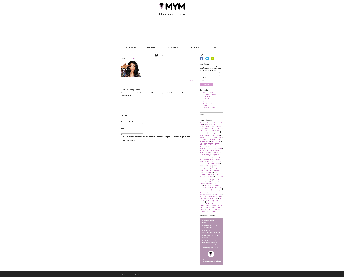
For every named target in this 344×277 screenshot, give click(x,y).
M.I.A (138, 58)
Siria (219, 196)
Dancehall (202, 152)
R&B (221, 187)
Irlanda (201, 172)
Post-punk (216, 185)
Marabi (217, 178)
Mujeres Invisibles (208, 100)
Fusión (202, 163)
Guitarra (212, 169)
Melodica (209, 180)
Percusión (216, 183)
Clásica (202, 147)
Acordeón (202, 126)
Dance (217, 150)
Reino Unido (203, 191)
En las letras (206, 96)
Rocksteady (209, 194)
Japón (209, 174)
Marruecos (203, 180)
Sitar (201, 198)
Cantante (218, 141)
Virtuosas (202, 209)
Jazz (213, 174)
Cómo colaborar (172, 47)
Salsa (220, 194)
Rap (207, 189)
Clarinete (217, 145)
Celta (205, 143)
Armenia (214, 128)
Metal (214, 180)
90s (202, 124)
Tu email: (203, 77)
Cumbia (212, 150)
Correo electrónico (128, 122)
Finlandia (218, 159)
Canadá (219, 139)
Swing (202, 200)
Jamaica (204, 174)
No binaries (213, 181)
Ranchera (202, 189)
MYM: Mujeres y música (137, 274)
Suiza (220, 198)
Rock (212, 192)
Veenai (203, 207)
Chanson (210, 143)
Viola (214, 207)
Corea (220, 148)
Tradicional (204, 204)
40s (208, 123)
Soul (205, 198)
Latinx (216, 176)
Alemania (212, 126)
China (211, 145)
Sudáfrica (210, 198)
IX (200, 174)
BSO (201, 139)
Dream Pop (216, 154)
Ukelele (214, 205)
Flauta (208, 161)
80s (222, 123)
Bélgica (205, 139)
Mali (213, 178)
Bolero (207, 137)
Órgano (214, 211)
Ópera (208, 211)
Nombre (124, 115)
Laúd (221, 176)
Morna (219, 180)
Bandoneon (203, 134)
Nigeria (207, 181)
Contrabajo (209, 148)
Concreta (202, 148)
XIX (209, 209)
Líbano (208, 178)
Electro (210, 156)
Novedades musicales (209, 107)
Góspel (218, 169)
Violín (218, 207)
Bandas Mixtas (216, 132)
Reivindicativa (211, 191)
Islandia (210, 172)
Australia (207, 130)
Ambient (219, 126)
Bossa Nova (214, 137)
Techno (208, 202)
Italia (220, 172)
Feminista (206, 159)
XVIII (219, 209)
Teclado (214, 202)
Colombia (207, 147)
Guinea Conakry (204, 169)
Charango (217, 143)
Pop (205, 185)
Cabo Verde (212, 139)
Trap (209, 204)
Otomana (203, 183)
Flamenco (202, 161)
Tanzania (202, 202)
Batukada (207, 135)
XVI (212, 209)
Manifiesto (151, 47)
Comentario (126, 96)
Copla (215, 148)
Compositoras (215, 147)
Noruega (220, 181)
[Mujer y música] (172, 7)
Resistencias (194, 47)
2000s (206, 124)
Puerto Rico (211, 187)
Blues (218, 135)
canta (212, 141)
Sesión (206, 196)
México (201, 181)
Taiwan (207, 200)
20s (201, 123)
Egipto (205, 156)
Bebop (213, 135)
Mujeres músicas (130, 47)
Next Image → (192, 80)
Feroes (212, 159)
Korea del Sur (203, 176)
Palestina (209, 183)
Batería (202, 135)
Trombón (214, 204)
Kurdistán (211, 176)
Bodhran (202, 137)
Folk (212, 161)
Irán (206, 172)
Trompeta (202, 205)
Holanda (202, 170)
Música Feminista (207, 103)
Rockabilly (202, 194)
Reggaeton (219, 189)
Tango (217, 200)
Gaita (207, 163)
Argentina (207, 128)
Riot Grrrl (207, 192)
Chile (201, 145)
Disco (207, 154)
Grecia (201, 165)
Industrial (216, 170)
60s (215, 123)
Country (202, 150)
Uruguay (220, 205)
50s (211, 123)
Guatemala (203, 167)
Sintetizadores (213, 196)
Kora (217, 174)
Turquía (208, 205)
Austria (213, 130)
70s (218, 123)
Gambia (212, 163)
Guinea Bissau (217, 167)
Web (122, 129)
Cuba (206, 150)
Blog (214, 47)
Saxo (201, 196)
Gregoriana (208, 165)
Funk (221, 161)
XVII (216, 209)
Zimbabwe (202, 211)
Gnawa (218, 163)
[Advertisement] (172, 31)
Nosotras (205, 105)
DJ (211, 154)
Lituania (203, 178)
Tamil (212, 200)
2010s (211, 124)
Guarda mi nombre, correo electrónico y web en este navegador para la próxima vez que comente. (156, 137)
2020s (216, 124)
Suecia (216, 198)
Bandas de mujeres (205, 132)
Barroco (216, 134)
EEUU (201, 156)
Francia (216, 161)
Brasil (220, 137)
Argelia (201, 128)
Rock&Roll (217, 192)
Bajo (217, 130)
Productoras (203, 187)
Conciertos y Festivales (209, 94)
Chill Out (206, 145)
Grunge (214, 165)
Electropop (217, 156)
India (207, 170)
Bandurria (210, 134)
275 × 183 (132, 58)
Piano (201, 185)
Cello (201, 143)
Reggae (212, 189)
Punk (216, 187)
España (209, 158)
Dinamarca (209, 152)
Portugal (210, 185)
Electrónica (203, 158)
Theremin (220, 202)
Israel (215, 172)
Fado (201, 159)
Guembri (209, 167)
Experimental (216, 158)
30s (204, 123)
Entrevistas (206, 98)
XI (206, 209)
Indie (211, 170)
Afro (207, 126)
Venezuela (209, 207)
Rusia (215, 194)
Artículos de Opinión (208, 93)
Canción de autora (205, 141)
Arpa (202, 130)
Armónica (220, 128)
